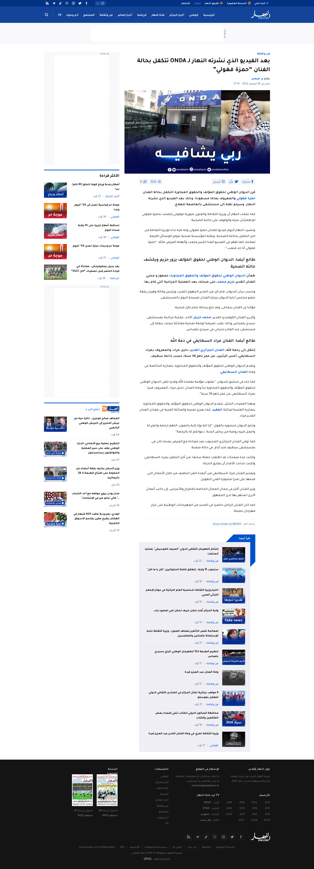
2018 (229, 802)
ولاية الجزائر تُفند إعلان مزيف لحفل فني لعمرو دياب (186, 610)
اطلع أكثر (94, 409)
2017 (267, 808)
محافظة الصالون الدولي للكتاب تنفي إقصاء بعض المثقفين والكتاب (186, 716)
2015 (242, 808)
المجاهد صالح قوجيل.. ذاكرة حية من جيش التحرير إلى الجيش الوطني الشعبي (96, 423)
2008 (254, 820)
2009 (267, 820)
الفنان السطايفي (234, 372)
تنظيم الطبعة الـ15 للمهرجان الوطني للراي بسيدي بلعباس (186, 654)
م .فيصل (257, 78)
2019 (242, 802)
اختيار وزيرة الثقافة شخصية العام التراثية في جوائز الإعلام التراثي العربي (182, 593)
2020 (254, 802)
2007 (242, 820)
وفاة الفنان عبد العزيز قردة (201, 672)
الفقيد (217, 410)
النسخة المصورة (225, 847)
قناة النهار (158, 15)
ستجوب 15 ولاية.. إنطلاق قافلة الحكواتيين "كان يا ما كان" (182, 569)
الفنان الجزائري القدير (207, 350)
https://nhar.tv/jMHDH (227, 524)
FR (59, 15)
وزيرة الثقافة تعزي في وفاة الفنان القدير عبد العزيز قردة (183, 733)
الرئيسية (208, 15)
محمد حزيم (202, 317)
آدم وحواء (72, 15)
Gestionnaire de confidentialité (97, 847)
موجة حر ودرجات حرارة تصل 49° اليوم (96, 246)
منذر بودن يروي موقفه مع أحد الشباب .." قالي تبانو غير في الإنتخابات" (95, 496)
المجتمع (88, 15)
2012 (254, 814)
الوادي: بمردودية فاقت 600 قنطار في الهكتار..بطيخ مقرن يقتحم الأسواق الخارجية (96, 519)
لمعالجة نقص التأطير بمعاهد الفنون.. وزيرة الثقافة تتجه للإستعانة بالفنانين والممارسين (182, 634)
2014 (229, 808)
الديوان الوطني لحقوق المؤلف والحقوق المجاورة (207, 276)
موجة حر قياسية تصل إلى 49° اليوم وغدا (96, 207)
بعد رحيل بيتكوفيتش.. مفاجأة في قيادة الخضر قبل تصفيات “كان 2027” (95, 269)
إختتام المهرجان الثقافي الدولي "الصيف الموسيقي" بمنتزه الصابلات (181, 552)
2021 (267, 802)
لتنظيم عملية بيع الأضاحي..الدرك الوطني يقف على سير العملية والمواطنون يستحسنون (98, 448)
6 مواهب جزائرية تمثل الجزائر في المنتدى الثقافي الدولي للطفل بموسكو (183, 695)
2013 (267, 814)
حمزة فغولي (246, 198)
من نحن (191, 847)
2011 (242, 814)
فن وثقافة (106, 15)
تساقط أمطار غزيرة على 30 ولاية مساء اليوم (98, 228)
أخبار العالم (125, 15)
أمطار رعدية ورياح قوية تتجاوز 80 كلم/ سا (95, 187)
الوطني (193, 15)
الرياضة (141, 15)
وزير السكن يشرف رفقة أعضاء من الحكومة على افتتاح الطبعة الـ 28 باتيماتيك (97, 473)
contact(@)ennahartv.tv (205, 785)
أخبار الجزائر (177, 15)
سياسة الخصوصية (156, 847)
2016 (254, 808)
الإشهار (206, 847)
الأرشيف (135, 847)
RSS (122, 847)
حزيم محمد (226, 282)
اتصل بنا (177, 847)
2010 (229, 814)
